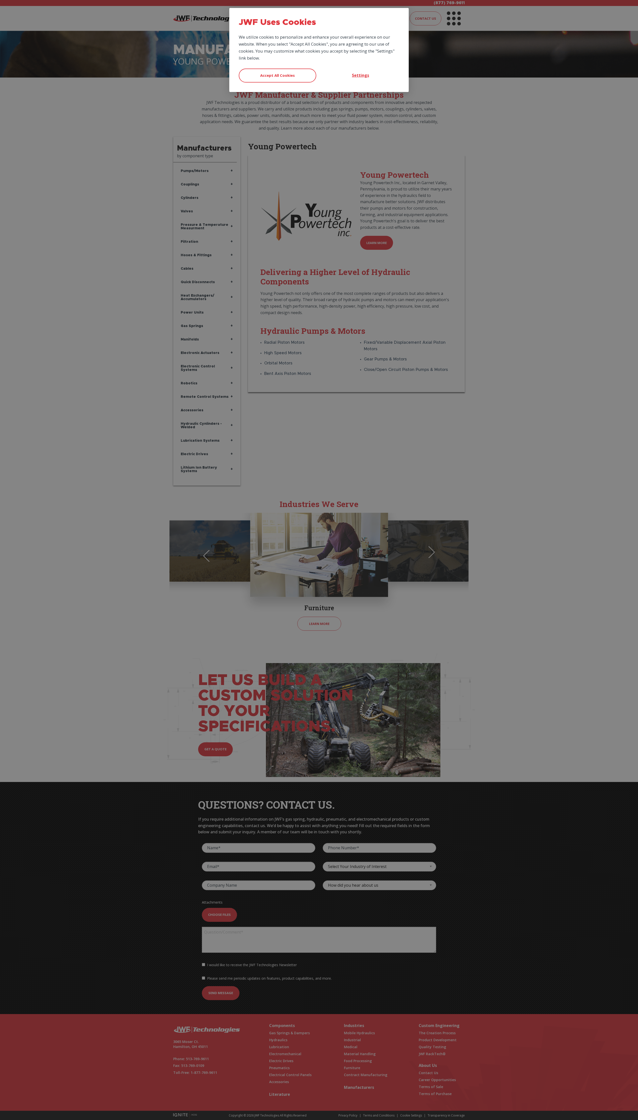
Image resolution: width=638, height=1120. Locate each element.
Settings (360, 75)
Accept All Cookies (277, 75)
